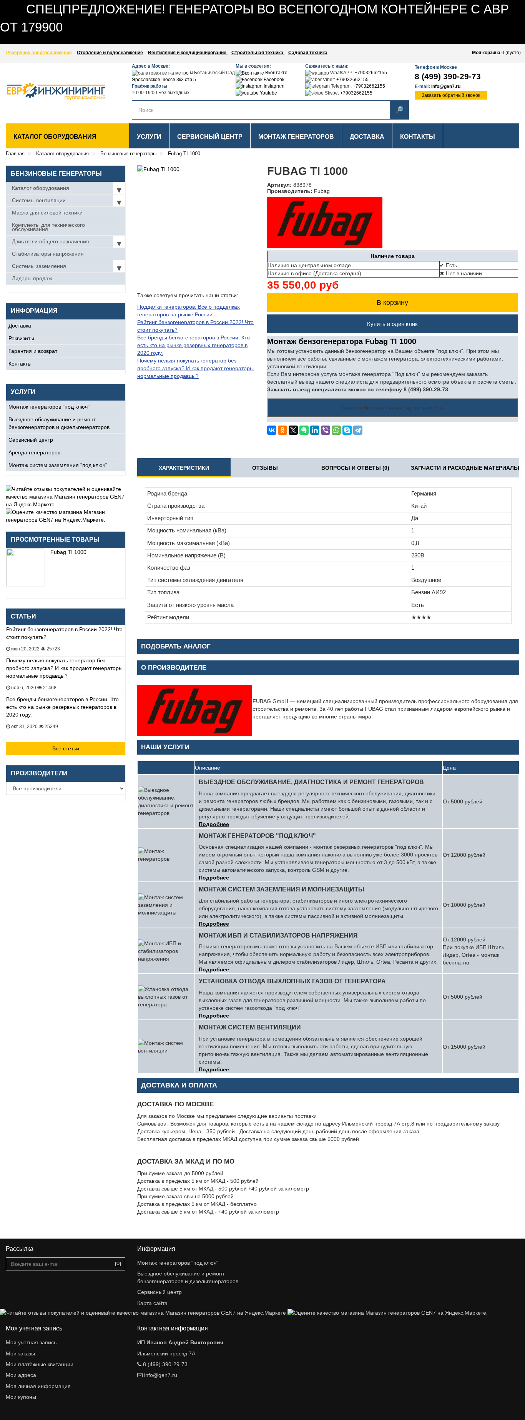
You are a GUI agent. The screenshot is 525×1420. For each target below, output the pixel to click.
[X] (293, 430)
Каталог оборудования (54, 136)
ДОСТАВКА (367, 136)
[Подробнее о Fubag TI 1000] (25, 567)
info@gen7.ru (445, 86)
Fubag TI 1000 (68, 552)
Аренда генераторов (34, 452)
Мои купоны (21, 1397)
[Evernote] (304, 430)
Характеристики (184, 468)
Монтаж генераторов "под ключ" (49, 407)
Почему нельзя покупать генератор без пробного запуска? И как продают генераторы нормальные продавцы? (64, 668)
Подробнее (214, 824)
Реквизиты (21, 338)
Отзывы (265, 468)
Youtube (268, 93)
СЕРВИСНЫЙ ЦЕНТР (210, 136)
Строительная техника (257, 52)
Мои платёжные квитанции (39, 1364)
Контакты (20, 364)
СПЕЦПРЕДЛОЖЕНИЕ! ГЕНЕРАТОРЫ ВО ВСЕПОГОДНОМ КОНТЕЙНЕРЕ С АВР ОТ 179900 (116, 40)
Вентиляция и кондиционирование (188, 52)
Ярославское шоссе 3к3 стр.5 (164, 79)
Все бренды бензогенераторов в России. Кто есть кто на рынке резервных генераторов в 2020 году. (62, 707)
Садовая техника (307, 52)
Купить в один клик (392, 324)
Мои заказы (20, 1353)
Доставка (19, 326)
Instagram (273, 86)
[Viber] (325, 430)
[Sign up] (118, 1263)
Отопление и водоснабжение (110, 52)
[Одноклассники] (282, 430)
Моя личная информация (38, 1386)
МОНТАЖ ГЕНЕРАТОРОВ (296, 136)
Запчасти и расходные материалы (465, 468)
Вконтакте (275, 72)
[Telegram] (357, 430)
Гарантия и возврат (32, 351)
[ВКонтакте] (271, 430)
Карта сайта (152, 1303)
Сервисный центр (30, 440)
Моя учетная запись (31, 1342)
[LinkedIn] (314, 430)
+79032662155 (371, 72)
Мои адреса (21, 1375)
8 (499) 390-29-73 (448, 76)
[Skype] (347, 430)
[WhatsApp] (336, 430)
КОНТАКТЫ (417, 136)
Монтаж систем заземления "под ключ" (57, 465)
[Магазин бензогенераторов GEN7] (49, 91)
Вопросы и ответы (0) (355, 468)
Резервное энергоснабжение (39, 52)
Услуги (149, 136)
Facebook (273, 79)
